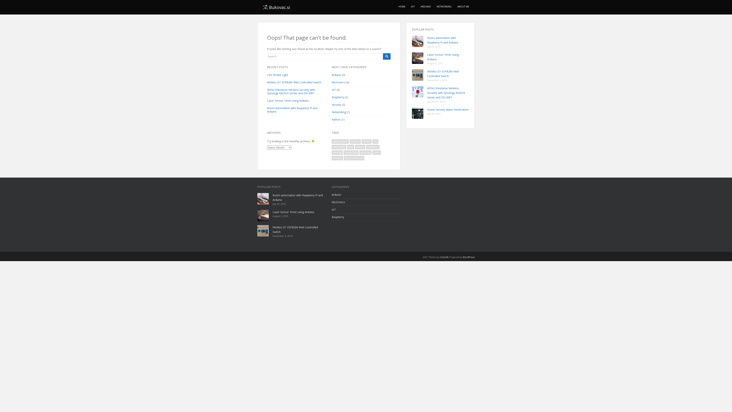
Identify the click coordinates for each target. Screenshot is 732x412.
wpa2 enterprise (354, 158)
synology (365, 152)
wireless (337, 158)
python (360, 147)
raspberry (372, 147)
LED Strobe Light (277, 75)
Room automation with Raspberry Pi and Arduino (292, 109)
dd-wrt (366, 141)
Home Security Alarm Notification (448, 109)
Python (336, 119)
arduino (355, 141)
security (336, 104)
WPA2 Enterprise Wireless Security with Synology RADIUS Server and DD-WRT (291, 91)
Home (402, 6)
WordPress (469, 257)
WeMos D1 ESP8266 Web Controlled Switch (294, 82)
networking (339, 147)
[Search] (387, 56)
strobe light (351, 152)
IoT (413, 6)
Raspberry (338, 97)
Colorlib (444, 257)
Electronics (338, 82)
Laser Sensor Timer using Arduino (288, 100)
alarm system (340, 141)
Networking (444, 6)
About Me (463, 6)
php (350, 147)
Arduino (426, 6)
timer (377, 152)
